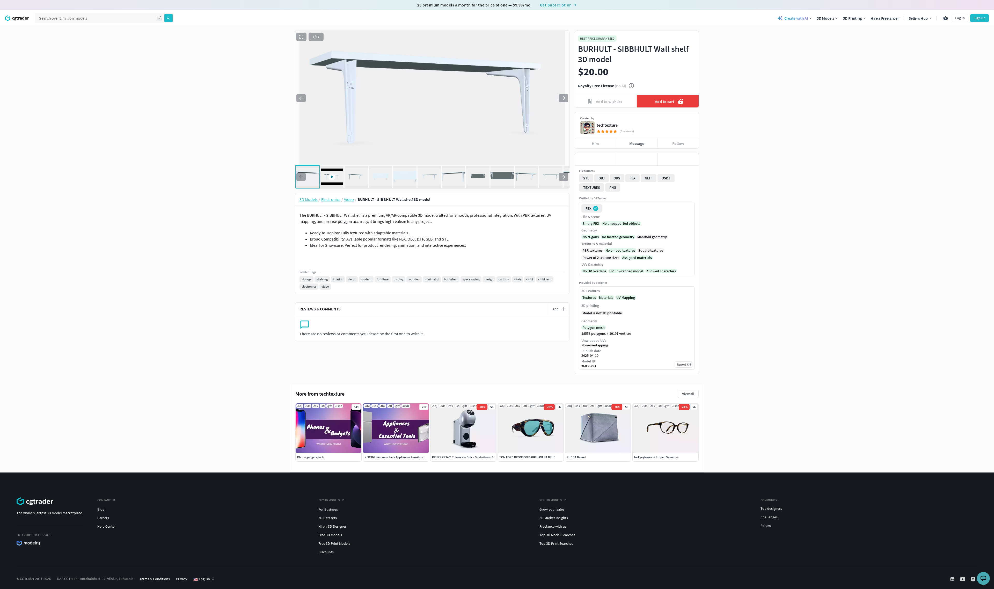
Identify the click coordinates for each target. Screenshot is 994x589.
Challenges (769, 517)
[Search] (168, 18)
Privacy (181, 579)
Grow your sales (551, 509)
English (201, 579)
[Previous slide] (301, 98)
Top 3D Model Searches (557, 535)
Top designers (771, 508)
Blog (100, 509)
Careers (103, 517)
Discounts (326, 552)
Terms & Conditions (155, 579)
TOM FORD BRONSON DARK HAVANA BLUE (527, 457)
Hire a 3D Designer (332, 526)
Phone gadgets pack (310, 457)
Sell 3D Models (550, 500)
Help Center (106, 526)
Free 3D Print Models (334, 543)
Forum (766, 525)
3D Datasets (327, 517)
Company (104, 500)
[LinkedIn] (953, 579)
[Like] (595, 159)
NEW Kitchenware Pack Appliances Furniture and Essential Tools (406, 457)
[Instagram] (973, 579)
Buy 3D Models (329, 500)
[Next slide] (563, 98)
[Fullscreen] (301, 37)
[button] (159, 18)
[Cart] (945, 18)
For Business (328, 509)
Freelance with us (552, 526)
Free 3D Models (330, 535)
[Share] (678, 159)
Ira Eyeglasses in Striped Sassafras (656, 457)
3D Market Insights (553, 517)
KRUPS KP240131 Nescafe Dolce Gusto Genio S (463, 457)
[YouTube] (963, 579)
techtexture (607, 125)
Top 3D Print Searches (556, 543)
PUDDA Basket (576, 457)
